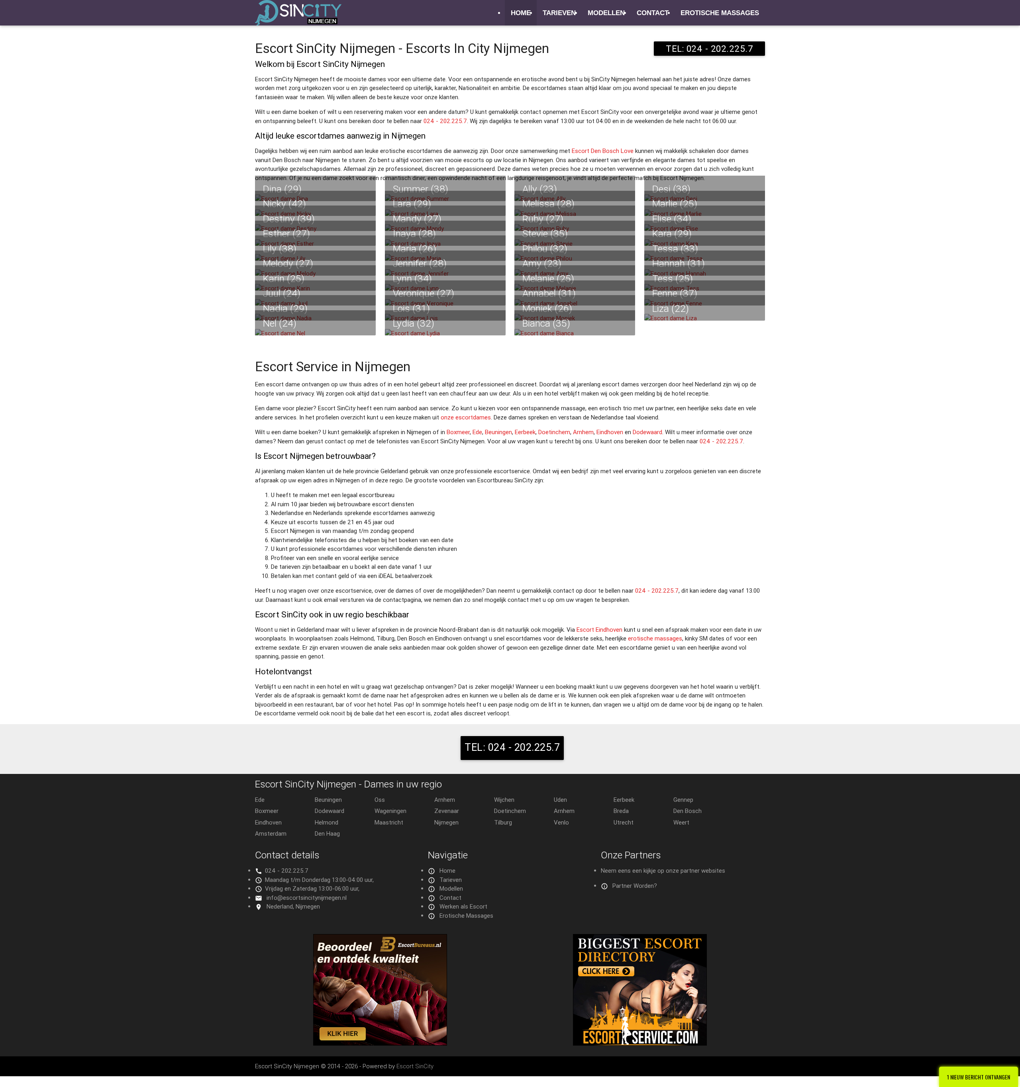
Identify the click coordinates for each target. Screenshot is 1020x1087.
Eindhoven (609, 432)
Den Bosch (687, 811)
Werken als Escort (463, 906)
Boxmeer (458, 432)
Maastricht (389, 822)
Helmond (326, 822)
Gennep (683, 799)
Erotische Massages (720, 12)
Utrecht (624, 822)
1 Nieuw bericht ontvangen (978, 1077)
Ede (477, 432)
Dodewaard (647, 432)
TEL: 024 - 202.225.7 (709, 48)
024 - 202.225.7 (445, 121)
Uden (560, 799)
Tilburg (503, 822)
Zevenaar (446, 811)
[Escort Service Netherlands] (640, 1043)
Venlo (561, 822)
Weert (681, 822)
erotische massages (655, 638)
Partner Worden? (634, 885)
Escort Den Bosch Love (603, 151)
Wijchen (504, 799)
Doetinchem (554, 432)
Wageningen (390, 811)
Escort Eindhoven (599, 629)
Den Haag (327, 833)
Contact (653, 12)
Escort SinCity (415, 1066)
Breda (621, 811)
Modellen (606, 12)
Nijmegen (446, 822)
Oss (380, 799)
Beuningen (498, 432)
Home (521, 12)
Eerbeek (525, 432)
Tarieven (559, 12)
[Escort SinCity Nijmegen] (298, 17)
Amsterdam (270, 833)
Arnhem (583, 432)
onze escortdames (466, 417)
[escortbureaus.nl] (380, 1043)
